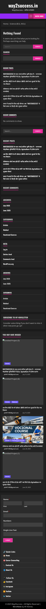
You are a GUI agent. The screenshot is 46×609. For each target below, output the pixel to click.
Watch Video (39, 16)
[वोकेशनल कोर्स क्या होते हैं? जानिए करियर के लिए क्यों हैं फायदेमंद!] (23, 429)
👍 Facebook (7, 581)
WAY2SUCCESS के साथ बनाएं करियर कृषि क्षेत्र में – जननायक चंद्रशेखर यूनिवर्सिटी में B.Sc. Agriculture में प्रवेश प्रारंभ (22, 75)
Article (5, 225)
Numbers (7, 521)
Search (6, 52)
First (5, 506)
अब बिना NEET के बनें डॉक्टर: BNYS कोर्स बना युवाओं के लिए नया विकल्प (22, 408)
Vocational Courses (10, 234)
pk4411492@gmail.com (11, 374)
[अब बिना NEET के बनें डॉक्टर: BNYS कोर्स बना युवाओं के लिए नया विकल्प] (23, 391)
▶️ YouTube (7, 591)
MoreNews (17, 606)
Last (25, 506)
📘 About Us (7, 570)
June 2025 (6, 210)
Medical (6, 230)
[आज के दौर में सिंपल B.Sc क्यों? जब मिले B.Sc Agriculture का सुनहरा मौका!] (23, 465)
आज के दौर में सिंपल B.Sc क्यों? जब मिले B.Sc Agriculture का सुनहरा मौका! (22, 483)
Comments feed (8, 259)
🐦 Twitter (7, 596)
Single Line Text (10, 530)
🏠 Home (6, 555)
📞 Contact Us (8, 565)
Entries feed (7, 254)
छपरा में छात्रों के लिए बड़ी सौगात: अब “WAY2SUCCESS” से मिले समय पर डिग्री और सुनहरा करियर (21, 104)
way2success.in (23, 5)
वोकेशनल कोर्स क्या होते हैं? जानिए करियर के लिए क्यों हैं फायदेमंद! (23, 446)
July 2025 (6, 205)
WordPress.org (8, 264)
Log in (5, 249)
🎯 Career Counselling (11, 560)
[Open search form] (24, 16)
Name (6, 499)
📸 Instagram (8, 586)
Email (6, 511)
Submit (7, 540)
